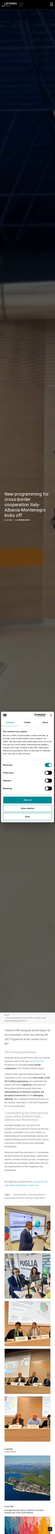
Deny (27, 816)
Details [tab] (27, 722)
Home (6, 1015)
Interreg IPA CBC (36, 1061)
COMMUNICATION (23, 520)
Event (42, 1198)
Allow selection (27, 808)
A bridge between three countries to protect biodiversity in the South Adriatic (23, 1511)
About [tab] (45, 722)
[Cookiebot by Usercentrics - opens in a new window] (35, 715)
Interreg (28, 1198)
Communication (20, 1194)
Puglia (36, 1198)
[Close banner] (51, 715)
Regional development (14, 1198)
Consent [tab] (10, 722)
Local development (36, 1194)
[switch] (48, 773)
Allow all (27, 800)
